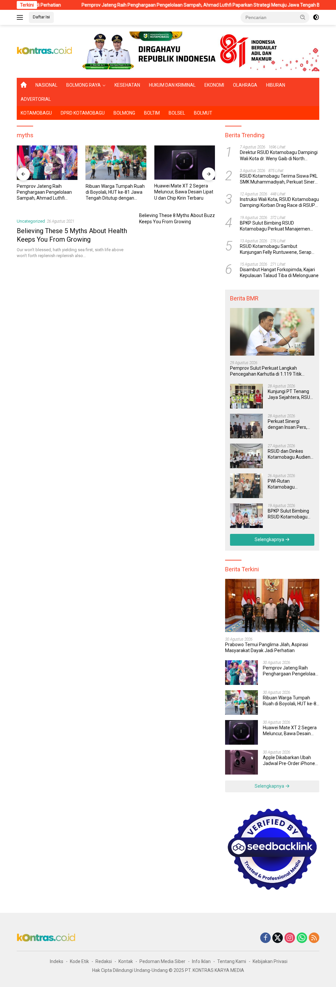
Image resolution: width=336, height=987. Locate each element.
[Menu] (21, 17)
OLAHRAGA (245, 85)
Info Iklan (201, 961)
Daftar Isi (41, 16)
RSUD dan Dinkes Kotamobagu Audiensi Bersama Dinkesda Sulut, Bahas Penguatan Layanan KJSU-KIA (291, 454)
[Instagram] (289, 938)
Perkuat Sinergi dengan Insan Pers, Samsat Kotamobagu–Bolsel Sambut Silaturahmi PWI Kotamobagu (289, 424)
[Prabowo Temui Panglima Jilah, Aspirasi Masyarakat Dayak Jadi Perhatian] (272, 605)
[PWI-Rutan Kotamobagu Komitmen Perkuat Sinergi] (246, 485)
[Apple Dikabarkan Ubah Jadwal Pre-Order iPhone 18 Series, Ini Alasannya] (186, 162)
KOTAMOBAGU (36, 113)
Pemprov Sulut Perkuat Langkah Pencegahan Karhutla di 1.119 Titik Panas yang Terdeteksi (266, 371)
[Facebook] (265, 938)
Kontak (125, 961)
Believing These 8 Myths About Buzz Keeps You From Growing (177, 218)
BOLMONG (124, 113)
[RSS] (314, 938)
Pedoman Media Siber (162, 961)
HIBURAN (275, 85)
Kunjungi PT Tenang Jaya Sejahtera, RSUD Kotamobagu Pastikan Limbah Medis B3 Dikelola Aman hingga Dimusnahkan (291, 394)
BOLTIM (152, 113)
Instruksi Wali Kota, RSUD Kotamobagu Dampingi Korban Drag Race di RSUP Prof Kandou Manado (279, 202)
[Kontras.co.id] (45, 51)
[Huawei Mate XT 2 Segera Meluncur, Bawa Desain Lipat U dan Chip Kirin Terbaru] (118, 162)
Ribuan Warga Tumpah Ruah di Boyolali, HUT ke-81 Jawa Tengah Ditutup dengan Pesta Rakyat (48, 192)
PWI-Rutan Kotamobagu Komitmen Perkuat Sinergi (287, 484)
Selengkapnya (270, 539)
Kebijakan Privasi (270, 961)
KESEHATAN (127, 85)
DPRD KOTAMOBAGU (83, 113)
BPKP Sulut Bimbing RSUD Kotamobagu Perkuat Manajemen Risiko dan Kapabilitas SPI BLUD (275, 226)
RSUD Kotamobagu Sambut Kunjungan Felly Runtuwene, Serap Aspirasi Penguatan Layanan (275, 249)
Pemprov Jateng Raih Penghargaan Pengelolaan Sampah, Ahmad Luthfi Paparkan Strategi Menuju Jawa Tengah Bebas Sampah (187, 5)
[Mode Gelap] (316, 17)
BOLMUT (203, 113)
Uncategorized (31, 221)
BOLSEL (177, 113)
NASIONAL (46, 85)
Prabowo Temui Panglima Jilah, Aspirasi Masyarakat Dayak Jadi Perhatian (266, 647)
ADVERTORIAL (36, 99)
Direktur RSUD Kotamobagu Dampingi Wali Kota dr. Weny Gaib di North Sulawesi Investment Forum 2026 (279, 155)
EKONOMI (214, 85)
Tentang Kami (231, 961)
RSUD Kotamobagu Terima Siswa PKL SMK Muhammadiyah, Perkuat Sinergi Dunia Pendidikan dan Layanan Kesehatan (279, 179)
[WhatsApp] (302, 938)
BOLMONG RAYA (83, 85)
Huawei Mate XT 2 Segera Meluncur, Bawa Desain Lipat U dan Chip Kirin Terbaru (117, 191)
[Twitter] (277, 938)
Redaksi (103, 961)
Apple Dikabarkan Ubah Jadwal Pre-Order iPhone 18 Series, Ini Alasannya (185, 192)
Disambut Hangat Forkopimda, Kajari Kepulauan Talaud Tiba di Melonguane (279, 272)
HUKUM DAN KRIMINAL (172, 85)
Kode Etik (79, 961)
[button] (302, 17)
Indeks (56, 961)
